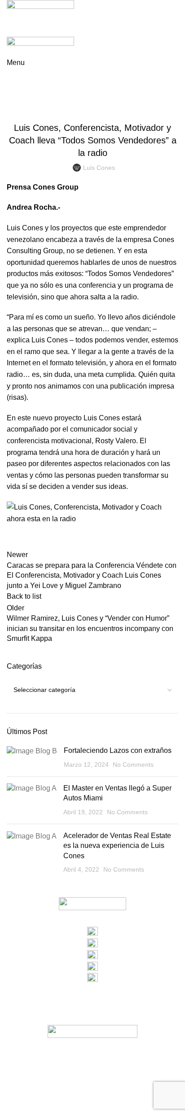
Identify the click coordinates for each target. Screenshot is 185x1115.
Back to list (24, 596)
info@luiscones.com (92, 1001)
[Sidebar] (11, 1104)
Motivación (123, 106)
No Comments (133, 764)
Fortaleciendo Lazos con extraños (118, 750)
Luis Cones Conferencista (67, 95)
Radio (152, 106)
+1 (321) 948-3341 (92, 989)
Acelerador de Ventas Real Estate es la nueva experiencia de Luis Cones (117, 846)
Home (14, 95)
